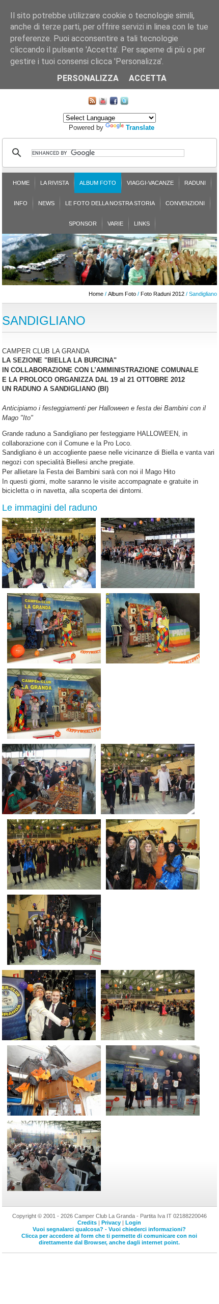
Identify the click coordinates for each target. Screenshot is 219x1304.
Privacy (111, 1222)
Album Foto (97, 183)
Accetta (148, 78)
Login (133, 1222)
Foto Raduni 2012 (162, 294)
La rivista (54, 183)
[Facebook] (114, 102)
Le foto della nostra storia (110, 203)
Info (21, 203)
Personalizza (88, 78)
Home (21, 183)
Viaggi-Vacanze (150, 183)
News (46, 203)
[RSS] (92, 102)
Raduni (195, 183)
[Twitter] (124, 102)
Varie (115, 223)
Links (142, 223)
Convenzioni (185, 203)
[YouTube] (103, 102)
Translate (140, 127)
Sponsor (83, 223)
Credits (87, 1222)
